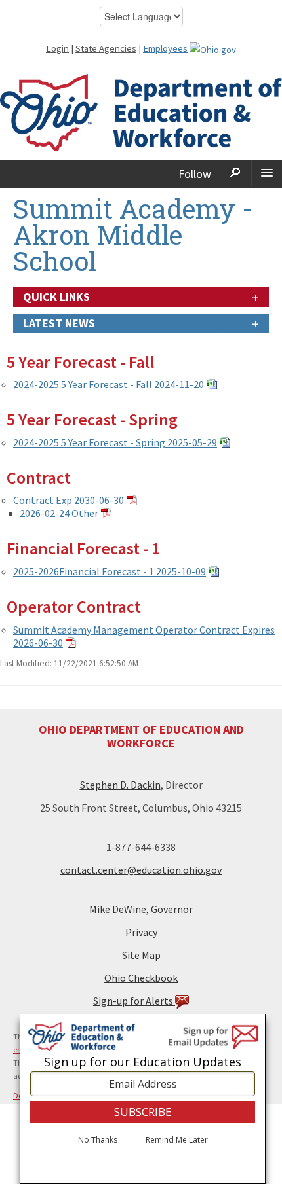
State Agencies (105, 48)
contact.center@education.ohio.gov (141, 869)
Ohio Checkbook (141, 977)
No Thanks (97, 1140)
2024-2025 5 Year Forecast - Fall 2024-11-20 (108, 384)
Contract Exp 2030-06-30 (68, 500)
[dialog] (143, 1099)
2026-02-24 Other (59, 513)
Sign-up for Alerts (134, 1000)
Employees (165, 48)
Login (57, 48)
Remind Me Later (177, 1140)
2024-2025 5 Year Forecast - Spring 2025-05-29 (115, 442)
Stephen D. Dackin (120, 784)
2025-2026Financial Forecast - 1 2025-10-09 (109, 571)
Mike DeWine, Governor (141, 909)
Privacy (141, 932)
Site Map (141, 954)
